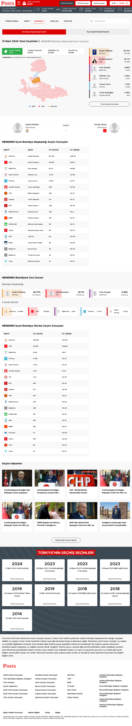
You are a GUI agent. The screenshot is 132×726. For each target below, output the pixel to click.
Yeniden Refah (104, 95)
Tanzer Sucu (105, 84)
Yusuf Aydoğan (106, 93)
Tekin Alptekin (33, 199)
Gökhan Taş (104, 76)
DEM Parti (102, 70)
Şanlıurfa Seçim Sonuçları (46, 697)
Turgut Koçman (34, 255)
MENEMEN (38, 21)
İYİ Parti (102, 87)
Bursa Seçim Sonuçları (45, 686)
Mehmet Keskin (34, 261)
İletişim (57, 713)
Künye (47, 713)
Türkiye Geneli (11, 21)
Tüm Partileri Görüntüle (109, 104)
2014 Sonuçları (99, 3)
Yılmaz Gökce (33, 205)
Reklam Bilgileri (34, 713)
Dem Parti (71, 690)
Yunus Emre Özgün (35, 242)
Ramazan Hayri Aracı (36, 230)
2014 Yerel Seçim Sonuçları (15, 694)
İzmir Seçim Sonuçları (45, 683)
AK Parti (102, 53)
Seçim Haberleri (10, 686)
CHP (100, 62)
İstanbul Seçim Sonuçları (46, 675)
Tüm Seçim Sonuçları (12, 697)
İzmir (26, 21)
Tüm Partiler (8, 683)
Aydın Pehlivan (106, 51)
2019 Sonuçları (83, 3)
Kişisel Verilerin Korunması (13, 713)
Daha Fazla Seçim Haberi (66, 540)
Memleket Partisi (74, 694)
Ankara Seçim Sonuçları (46, 679)
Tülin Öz (31, 236)
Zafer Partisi (104, 78)
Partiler (68, 21)
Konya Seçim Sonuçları (45, 690)
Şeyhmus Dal (33, 212)
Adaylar (54, 21)
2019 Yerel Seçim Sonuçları (15, 690)
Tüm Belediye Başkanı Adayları (17, 679)
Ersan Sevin (32, 249)
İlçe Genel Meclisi (98, 32)
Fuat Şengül (104, 67)
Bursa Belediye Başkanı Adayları (114, 690)
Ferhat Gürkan (33, 218)
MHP (69, 683)
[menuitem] (36, 80)
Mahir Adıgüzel (33, 193)
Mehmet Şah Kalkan (35, 224)
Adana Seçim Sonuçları (45, 694)
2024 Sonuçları (67, 3)
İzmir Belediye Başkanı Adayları (113, 686)
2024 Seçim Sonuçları (13, 675)
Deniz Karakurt (105, 59)
